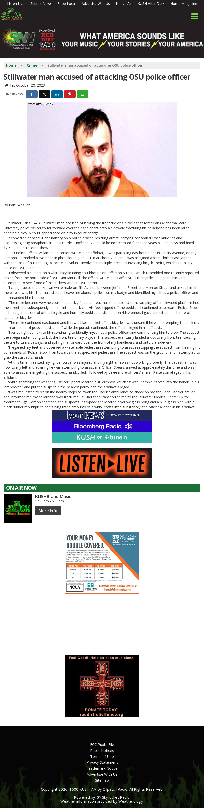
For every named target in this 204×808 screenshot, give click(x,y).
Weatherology (130, 801)
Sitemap (102, 780)
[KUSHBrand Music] (18, 508)
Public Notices (102, 750)
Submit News (41, 3)
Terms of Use (102, 756)
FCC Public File (102, 744)
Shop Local (67, 3)
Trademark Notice (102, 768)
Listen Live (15, 3)
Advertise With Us (96, 3)
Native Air (124, 3)
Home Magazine (183, 3)
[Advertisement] (102, 563)
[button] (194, 16)
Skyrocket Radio (115, 797)
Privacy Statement (102, 762)
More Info (48, 510)
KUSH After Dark (151, 3)
